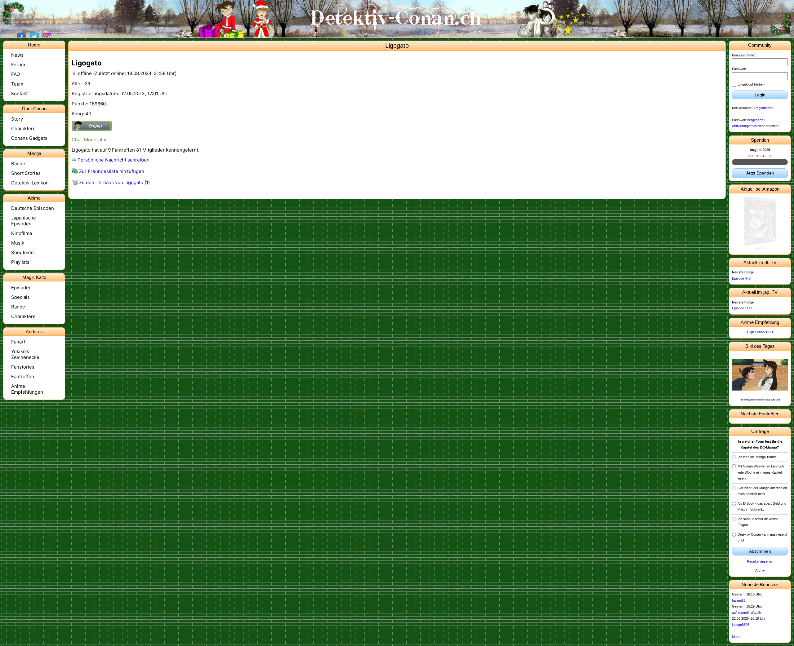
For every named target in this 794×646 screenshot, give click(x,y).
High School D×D (760, 332)
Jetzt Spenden (760, 172)
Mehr (736, 637)
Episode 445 (741, 278)
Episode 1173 (742, 308)
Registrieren (763, 108)
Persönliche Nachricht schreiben (112, 160)
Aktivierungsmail (744, 126)
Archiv (760, 570)
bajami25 (738, 600)
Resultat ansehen (760, 561)
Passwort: (739, 69)
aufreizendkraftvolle (746, 612)
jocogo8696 (740, 624)
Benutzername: (743, 55)
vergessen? (756, 120)
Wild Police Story (760, 248)
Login (760, 94)
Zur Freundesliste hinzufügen (111, 171)
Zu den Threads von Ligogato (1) (114, 182)
